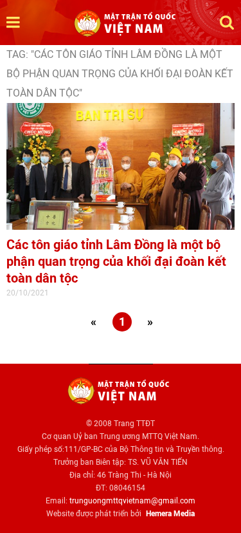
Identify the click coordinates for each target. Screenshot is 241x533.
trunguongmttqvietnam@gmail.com (132, 500)
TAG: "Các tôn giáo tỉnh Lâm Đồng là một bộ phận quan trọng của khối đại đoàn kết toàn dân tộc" (119, 73)
